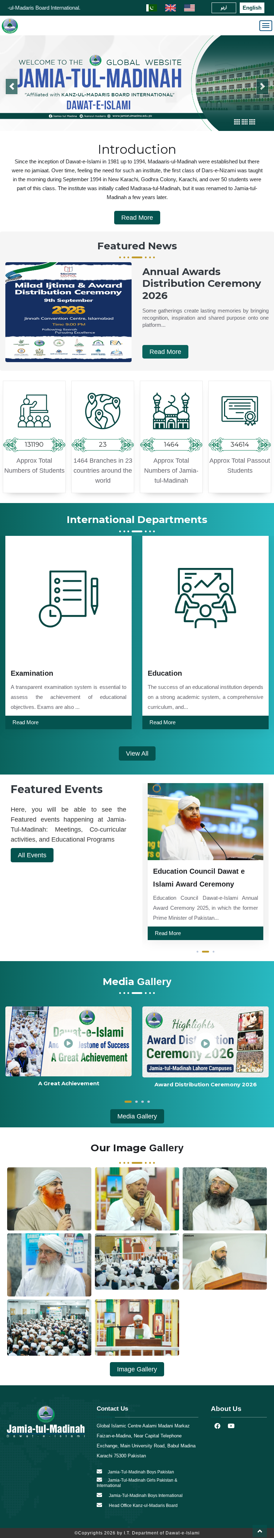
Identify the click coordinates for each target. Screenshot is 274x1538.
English (252, 8)
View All (137, 750)
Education (165, 670)
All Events (32, 852)
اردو (224, 7)
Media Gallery (137, 1113)
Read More (137, 214)
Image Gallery (137, 1366)
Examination (32, 670)
